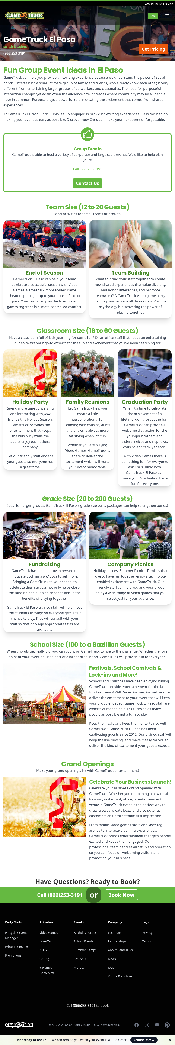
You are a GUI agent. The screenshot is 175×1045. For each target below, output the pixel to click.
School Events (83, 941)
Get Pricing (153, 49)
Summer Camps (85, 950)
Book (152, 16)
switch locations (15, 47)
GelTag (44, 959)
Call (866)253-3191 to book (87, 1005)
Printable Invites (17, 947)
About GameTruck (120, 950)
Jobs (111, 967)
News (112, 959)
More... (79, 967)
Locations (114, 933)
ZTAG (43, 950)
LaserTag (45, 941)
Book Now (121, 894)
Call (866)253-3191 (87, 169)
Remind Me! (144, 1040)
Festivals (80, 959)
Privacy (147, 933)
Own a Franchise (120, 976)
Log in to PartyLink (158, 4)
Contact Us (87, 183)
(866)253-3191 (14, 53)
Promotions (13, 955)
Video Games (48, 933)
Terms (146, 941)
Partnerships (117, 941)
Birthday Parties (85, 933)
